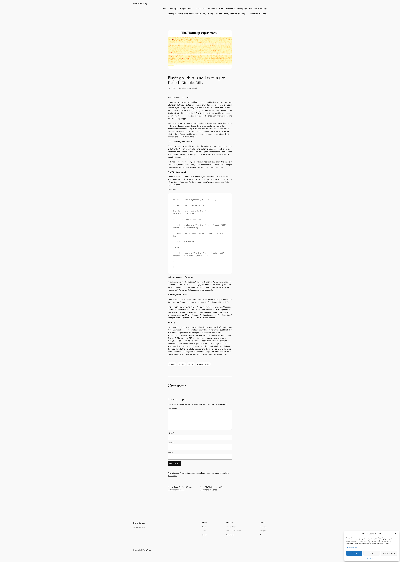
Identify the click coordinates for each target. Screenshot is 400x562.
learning (191, 364)
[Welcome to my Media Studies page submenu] (247, 13)
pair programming (203, 364)
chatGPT (172, 364)
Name (171, 433)
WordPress (147, 550)
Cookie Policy (370, 558)
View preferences (389, 553)
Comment (172, 409)
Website (171, 453)
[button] (396, 534)
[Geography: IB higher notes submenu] (193, 8)
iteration (181, 364)
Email (171, 443)
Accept (354, 553)
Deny (371, 553)
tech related (192, 88)
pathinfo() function (195, 282)
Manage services (352, 547)
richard (184, 88)
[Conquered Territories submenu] (216, 8)
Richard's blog (140, 3)
